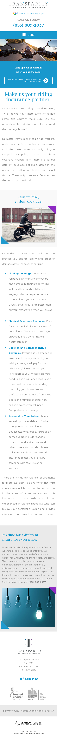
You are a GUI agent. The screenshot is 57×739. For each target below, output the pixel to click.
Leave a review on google (30, 13)
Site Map (49, 711)
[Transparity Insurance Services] (28, 5)
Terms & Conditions (32, 711)
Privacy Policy (11, 711)
